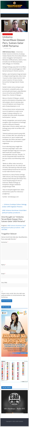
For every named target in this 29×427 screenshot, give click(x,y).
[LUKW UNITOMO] (3, 15)
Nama (3, 265)
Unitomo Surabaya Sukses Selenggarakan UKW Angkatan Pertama (14, 205)
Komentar (4, 242)
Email (3, 273)
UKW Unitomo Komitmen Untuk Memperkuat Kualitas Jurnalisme (14, 211)
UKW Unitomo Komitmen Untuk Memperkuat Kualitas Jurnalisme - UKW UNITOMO (13, 227)
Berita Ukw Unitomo (7, 34)
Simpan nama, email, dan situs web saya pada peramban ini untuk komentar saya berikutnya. (13, 295)
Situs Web (4, 282)
